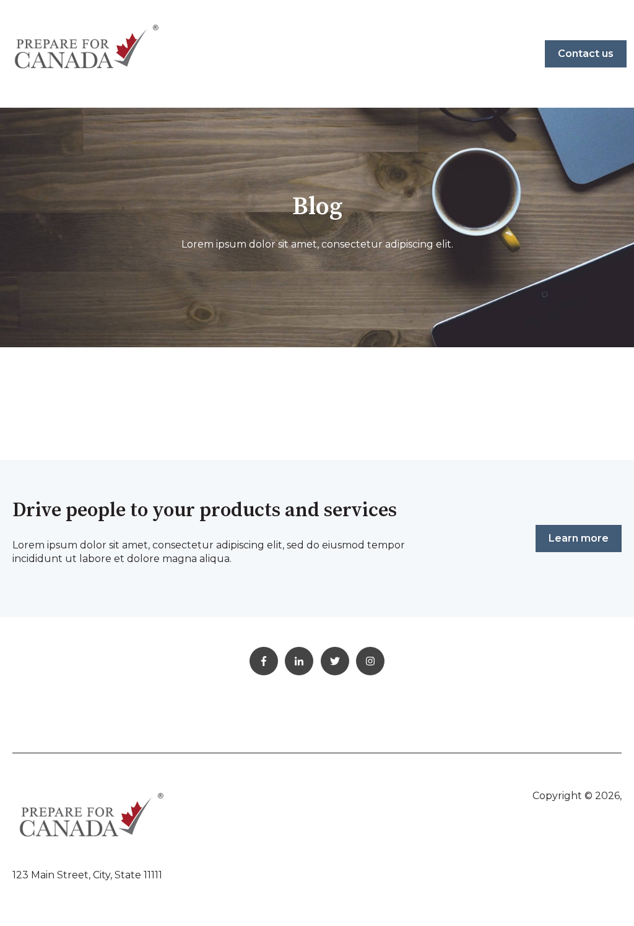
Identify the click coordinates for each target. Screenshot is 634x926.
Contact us (586, 53)
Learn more (579, 538)
